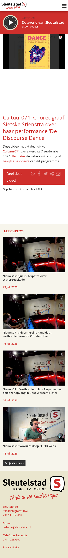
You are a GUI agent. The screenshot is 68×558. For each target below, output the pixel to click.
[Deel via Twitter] (45, 177)
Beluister (18, 156)
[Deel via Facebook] (39, 177)
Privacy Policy (11, 547)
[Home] (14, 4)
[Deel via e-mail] (58, 177)
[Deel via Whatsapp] (33, 177)
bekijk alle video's (16, 161)
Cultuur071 (11, 151)
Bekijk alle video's (14, 463)
